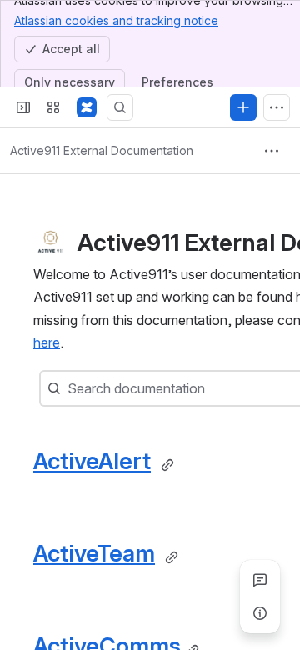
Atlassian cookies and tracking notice (116, 20)
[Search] (120, 107)
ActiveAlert (92, 461)
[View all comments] (260, 580)
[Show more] (276, 107)
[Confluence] (86, 107)
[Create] (243, 107)
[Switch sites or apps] (53, 107)
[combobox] (69, 388)
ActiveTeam (94, 553)
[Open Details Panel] (260, 613)
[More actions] (271, 151)
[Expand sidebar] (23, 107)
